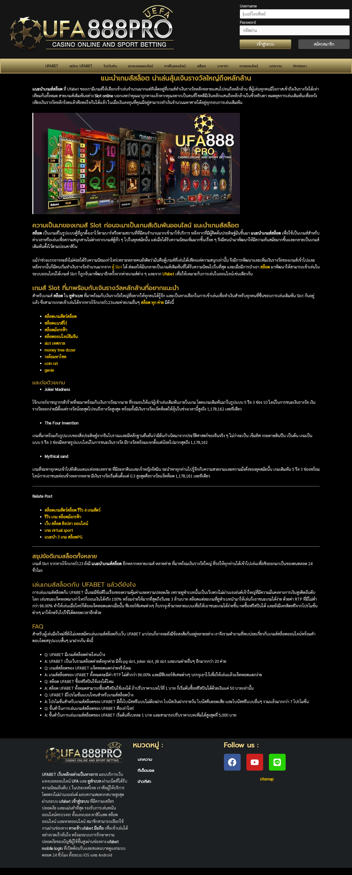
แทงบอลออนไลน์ (140, 66)
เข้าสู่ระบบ (265, 44)
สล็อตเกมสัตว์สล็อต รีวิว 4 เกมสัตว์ (72, 510)
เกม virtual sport (59, 530)
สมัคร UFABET (80, 66)
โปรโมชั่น (110, 66)
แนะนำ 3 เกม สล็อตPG (63, 536)
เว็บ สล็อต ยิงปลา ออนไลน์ (66, 523)
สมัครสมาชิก (324, 44)
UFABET (51, 66)
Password (248, 22)
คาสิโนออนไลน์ (175, 66)
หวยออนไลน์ (248, 66)
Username (248, 5)
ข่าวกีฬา (144, 781)
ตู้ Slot (117, 266)
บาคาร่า (222, 66)
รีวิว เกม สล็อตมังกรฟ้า (63, 516)
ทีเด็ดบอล (146, 770)
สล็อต (201, 66)
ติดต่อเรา (300, 66)
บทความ (275, 66)
